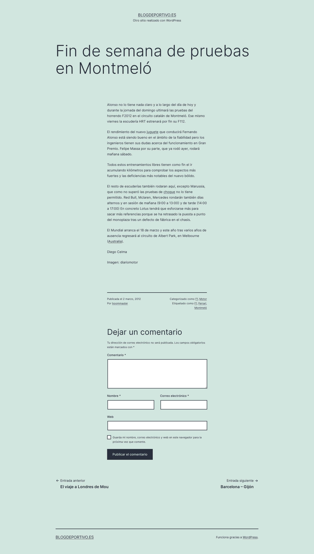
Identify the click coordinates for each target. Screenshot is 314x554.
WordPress (250, 537)
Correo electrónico (174, 396)
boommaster (120, 303)
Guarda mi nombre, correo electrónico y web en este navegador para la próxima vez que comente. (157, 439)
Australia (115, 241)
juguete (152, 132)
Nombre (114, 396)
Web (110, 416)
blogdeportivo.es (157, 15)
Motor (203, 299)
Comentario (116, 355)
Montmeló (200, 307)
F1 (196, 299)
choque (169, 192)
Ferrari (202, 303)
